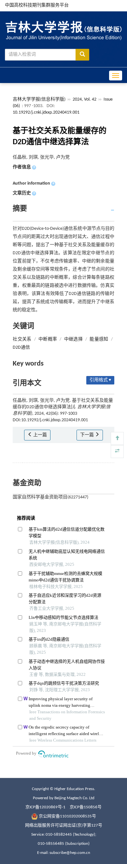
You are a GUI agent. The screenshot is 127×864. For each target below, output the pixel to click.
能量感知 (99, 339)
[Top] (117, 438)
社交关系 (22, 339)
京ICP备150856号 (86, 807)
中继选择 (73, 339)
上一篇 (39, 435)
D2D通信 (21, 347)
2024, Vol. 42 (85, 99)
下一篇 (87, 435)
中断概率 (47, 339)
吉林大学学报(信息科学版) (39, 99)
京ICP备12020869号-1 (45, 807)
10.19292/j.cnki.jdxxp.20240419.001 (46, 112)
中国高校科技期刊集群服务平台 (37, 5)
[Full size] (117, 451)
